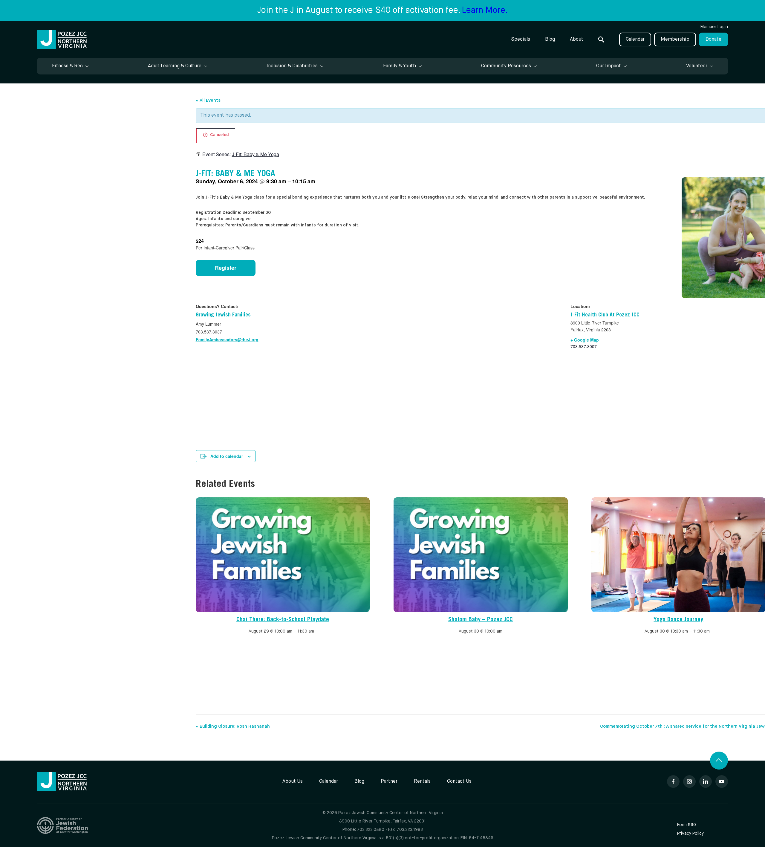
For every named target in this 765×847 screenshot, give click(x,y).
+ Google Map (584, 340)
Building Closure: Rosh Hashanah (233, 726)
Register (225, 268)
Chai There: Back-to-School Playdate (282, 620)
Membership (675, 39)
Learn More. (485, 10)
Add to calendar (226, 456)
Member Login (714, 27)
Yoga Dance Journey (678, 620)
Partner (389, 781)
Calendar (635, 39)
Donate (713, 39)
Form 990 (686, 825)
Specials (520, 39)
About (576, 39)
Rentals (422, 781)
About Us (292, 781)
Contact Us (459, 781)
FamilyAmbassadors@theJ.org (227, 339)
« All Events (208, 100)
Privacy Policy (690, 833)
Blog (550, 39)
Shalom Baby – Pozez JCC (480, 620)
